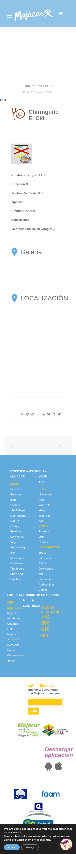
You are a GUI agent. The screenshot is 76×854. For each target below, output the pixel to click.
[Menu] (9, 15)
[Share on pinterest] (32, 414)
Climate (15, 505)
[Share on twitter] (22, 414)
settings (45, 840)
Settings (29, 847)
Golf (10, 629)
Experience (16, 595)
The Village (17, 510)
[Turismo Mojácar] (33, 13)
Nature (14, 520)
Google (46, 229)
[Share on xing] (53, 414)
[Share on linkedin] (38, 414)
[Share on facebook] (17, 414)
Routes (43, 542)
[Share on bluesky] (48, 414)
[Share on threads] (27, 414)
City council (51, 595)
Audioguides (47, 584)
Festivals (16, 531)
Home (26, 92)
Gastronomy (18, 515)
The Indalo (17, 568)
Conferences (15, 655)
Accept (12, 847)
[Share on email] (59, 414)
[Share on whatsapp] (43, 414)
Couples (12, 623)
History (14, 526)
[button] (60, 13)
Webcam (32, 471)
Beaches (15, 489)
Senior (11, 660)
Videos (43, 589)
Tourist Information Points (46, 558)
